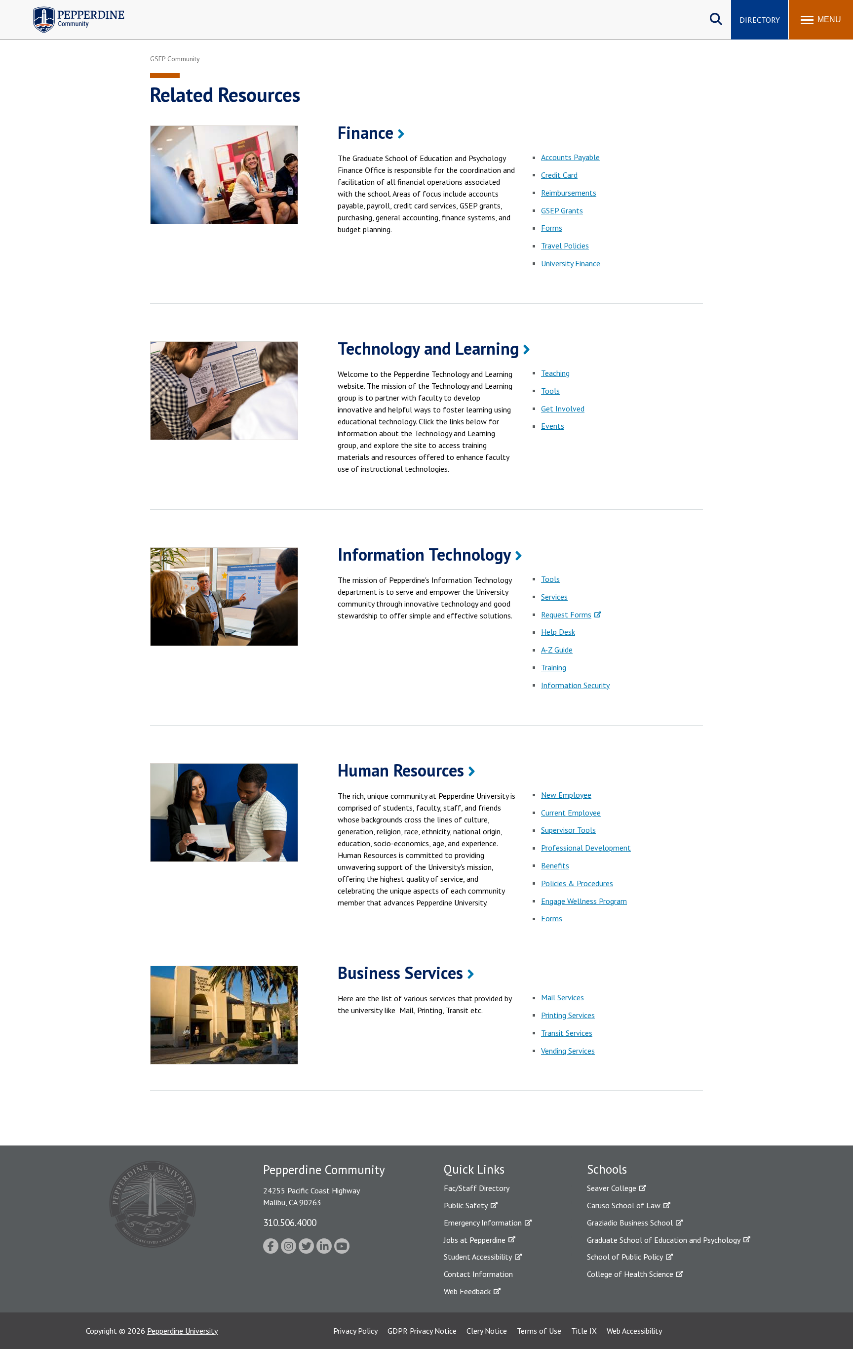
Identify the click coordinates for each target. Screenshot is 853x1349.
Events (552, 426)
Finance (365, 132)
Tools (550, 391)
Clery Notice (486, 1331)
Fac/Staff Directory (476, 1188)
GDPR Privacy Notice (422, 1331)
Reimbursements (568, 193)
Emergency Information (483, 1222)
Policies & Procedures (577, 883)
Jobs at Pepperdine (474, 1240)
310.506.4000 (289, 1222)
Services (554, 597)
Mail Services (562, 997)
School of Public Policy (625, 1257)
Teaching (555, 373)
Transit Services (566, 1033)
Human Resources (401, 770)
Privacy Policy (355, 1331)
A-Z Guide (557, 649)
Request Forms (566, 614)
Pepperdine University (182, 1331)
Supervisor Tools (568, 830)
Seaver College (611, 1188)
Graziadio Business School (630, 1222)
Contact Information (478, 1274)
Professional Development (586, 848)
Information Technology (424, 554)
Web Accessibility (634, 1331)
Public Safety (466, 1205)
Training (553, 667)
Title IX (584, 1331)
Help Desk (558, 632)
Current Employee (571, 813)
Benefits (555, 865)
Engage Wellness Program (584, 901)
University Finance (570, 263)
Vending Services (568, 1051)
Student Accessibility (478, 1257)
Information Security (575, 685)
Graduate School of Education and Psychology (663, 1240)
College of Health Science (630, 1274)
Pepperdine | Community (71, 9)
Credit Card (559, 175)
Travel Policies (565, 245)
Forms (551, 228)
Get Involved (562, 408)
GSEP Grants (562, 210)
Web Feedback (467, 1291)
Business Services (400, 972)
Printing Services (568, 1015)
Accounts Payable (570, 157)
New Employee (566, 795)
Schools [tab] (607, 1169)
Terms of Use (539, 1331)
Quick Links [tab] (474, 1169)
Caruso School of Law (623, 1205)
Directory (759, 20)
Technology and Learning (428, 348)
